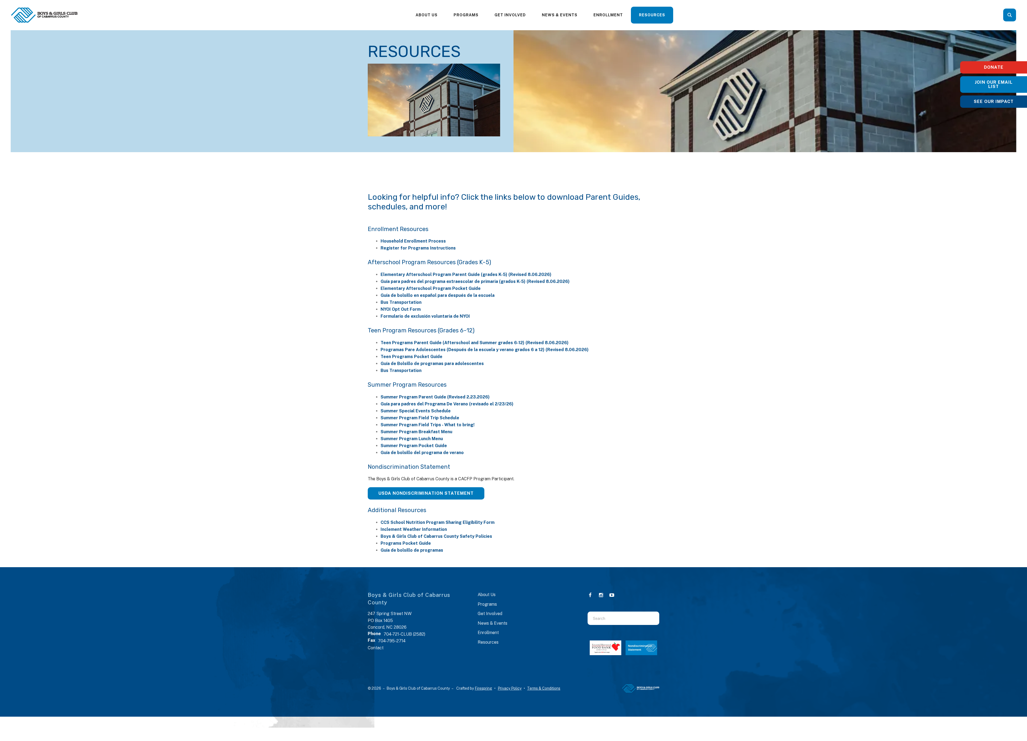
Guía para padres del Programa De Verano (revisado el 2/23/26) (447, 403)
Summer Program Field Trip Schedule (420, 417)
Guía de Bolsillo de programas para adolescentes (432, 363)
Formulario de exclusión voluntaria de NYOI (425, 316)
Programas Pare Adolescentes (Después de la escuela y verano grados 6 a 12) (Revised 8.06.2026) (485, 349)
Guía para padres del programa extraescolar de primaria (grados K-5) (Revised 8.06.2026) (475, 281)
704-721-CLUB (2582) (404, 634)
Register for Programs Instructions (418, 248)
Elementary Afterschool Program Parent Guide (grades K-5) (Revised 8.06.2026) (466, 274)
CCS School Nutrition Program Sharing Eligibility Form (438, 522)
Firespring (483, 688)
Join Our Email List (994, 84)
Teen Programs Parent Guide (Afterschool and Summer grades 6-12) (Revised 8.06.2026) (475, 342)
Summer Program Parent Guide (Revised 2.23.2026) (435, 397)
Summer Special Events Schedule (416, 410)
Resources (652, 15)
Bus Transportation (401, 302)
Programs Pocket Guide (406, 543)
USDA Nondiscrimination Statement (426, 493)
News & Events (559, 15)
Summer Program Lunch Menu (412, 438)
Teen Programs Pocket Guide (411, 356)
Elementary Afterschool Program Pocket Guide (431, 288)
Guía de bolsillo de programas (412, 550)
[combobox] (1016, 15)
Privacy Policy (510, 688)
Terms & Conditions (543, 688)
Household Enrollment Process (413, 241)
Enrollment (608, 15)
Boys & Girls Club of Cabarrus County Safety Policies (436, 536)
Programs (466, 15)
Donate (993, 67)
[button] (1009, 15)
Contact (376, 647)
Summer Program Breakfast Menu (416, 431)
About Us (427, 15)
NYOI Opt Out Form (401, 309)
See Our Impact (994, 101)
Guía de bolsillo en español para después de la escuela (438, 295)
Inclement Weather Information (414, 529)
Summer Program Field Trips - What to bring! (427, 424)
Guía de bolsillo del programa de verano (422, 452)
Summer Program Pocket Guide (414, 445)
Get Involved (510, 15)
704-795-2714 (391, 640)
